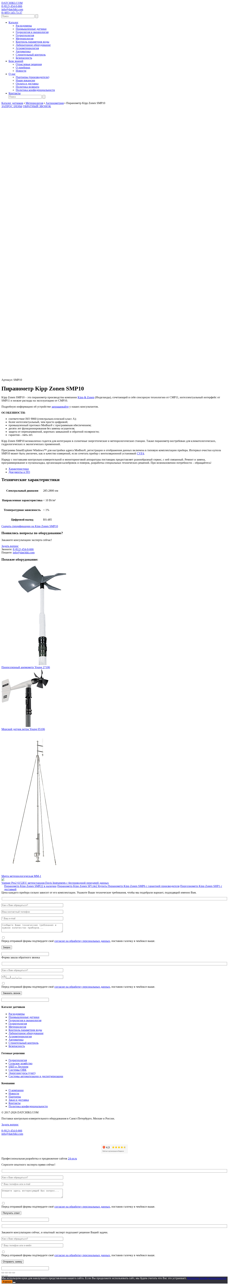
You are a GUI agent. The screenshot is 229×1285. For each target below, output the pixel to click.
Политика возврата (27, 86)
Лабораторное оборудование (33, 44)
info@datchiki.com (12, 9)
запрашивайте (60, 406)
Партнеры (15, 1096)
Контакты (15, 93)
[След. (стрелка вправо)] (6, 1275)
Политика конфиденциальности (35, 90)
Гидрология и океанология (32, 32)
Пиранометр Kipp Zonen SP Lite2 (77, 886)
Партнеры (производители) (32, 77)
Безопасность (24, 57)
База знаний (16, 61)
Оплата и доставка (27, 83)
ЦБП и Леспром (18, 1066)
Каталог (13, 22)
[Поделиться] (10, 1272)
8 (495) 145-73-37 (11, 12)
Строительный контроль (31, 54)
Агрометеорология (27, 48)
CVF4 (140, 453)
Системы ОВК (17, 1069)
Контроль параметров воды (32, 41)
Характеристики (19, 468)
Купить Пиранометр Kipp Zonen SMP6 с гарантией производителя (138, 886)
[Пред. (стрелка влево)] (2, 1275)
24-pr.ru (72, 1158)
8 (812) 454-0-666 (11, 6)
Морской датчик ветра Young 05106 (23, 729)
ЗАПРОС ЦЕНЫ (11, 106)
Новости (21, 70)
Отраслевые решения (29, 64)
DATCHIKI (12, 2)
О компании (16, 1090)
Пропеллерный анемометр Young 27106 (25, 667)
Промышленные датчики (31, 28)
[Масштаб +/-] (2, 1272)
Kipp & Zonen (86, 397)
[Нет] (14, 1282)
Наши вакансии (25, 80)
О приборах (23, 67)
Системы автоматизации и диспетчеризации (36, 1076)
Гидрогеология (25, 35)
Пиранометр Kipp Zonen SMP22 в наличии (30, 886)
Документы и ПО (19, 472)
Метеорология (24, 38)
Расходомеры (24, 25)
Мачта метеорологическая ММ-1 (21, 876)
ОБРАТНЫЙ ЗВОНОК (37, 106)
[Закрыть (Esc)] (13, 1272)
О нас (12, 73)
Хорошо (7, 1281)
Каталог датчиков (12, 103)
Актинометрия (55, 103)
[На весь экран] (6, 1272)
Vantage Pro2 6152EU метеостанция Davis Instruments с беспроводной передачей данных (55, 882)
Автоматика (23, 51)
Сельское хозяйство (20, 1063)
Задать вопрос (10, 546)
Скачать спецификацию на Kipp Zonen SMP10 (29, 526)
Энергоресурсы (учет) (22, 1073)
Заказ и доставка (19, 1099)
